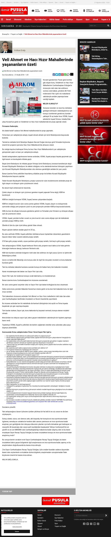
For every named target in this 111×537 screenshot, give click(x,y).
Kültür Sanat (34, 2)
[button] (109, 19)
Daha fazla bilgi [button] (17, 526)
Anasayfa (5, 34)
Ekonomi (9, 2)
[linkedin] (59, 75)
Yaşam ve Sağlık (70, 2)
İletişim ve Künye (43, 529)
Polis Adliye (43, 2)
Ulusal (61, 2)
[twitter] (57, 75)
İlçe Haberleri (25, 2)
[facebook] (54, 75)
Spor (56, 2)
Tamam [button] (17, 531)
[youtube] (94, 523)
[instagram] (91, 523)
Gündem (16, 2)
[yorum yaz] (68, 75)
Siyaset (51, 2)
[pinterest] (62, 75)
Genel (3, 2)
